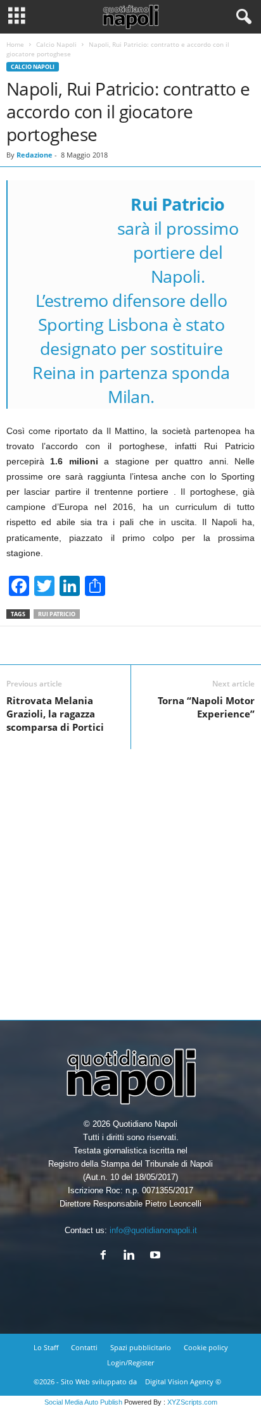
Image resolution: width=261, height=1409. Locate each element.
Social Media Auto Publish (83, 1402)
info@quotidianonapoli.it (153, 1230)
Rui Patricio (56, 614)
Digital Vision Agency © (183, 1381)
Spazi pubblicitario (140, 1347)
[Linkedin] (132, 1256)
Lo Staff (46, 1347)
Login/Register (130, 1362)
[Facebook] (106, 1256)
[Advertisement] (130, 879)
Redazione (34, 154)
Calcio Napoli (56, 44)
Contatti (84, 1347)
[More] (170, 645)
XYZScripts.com (192, 1402)
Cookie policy (206, 1347)
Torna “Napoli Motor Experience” (206, 707)
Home (15, 44)
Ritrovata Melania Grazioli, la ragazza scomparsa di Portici (55, 713)
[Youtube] (157, 1256)
